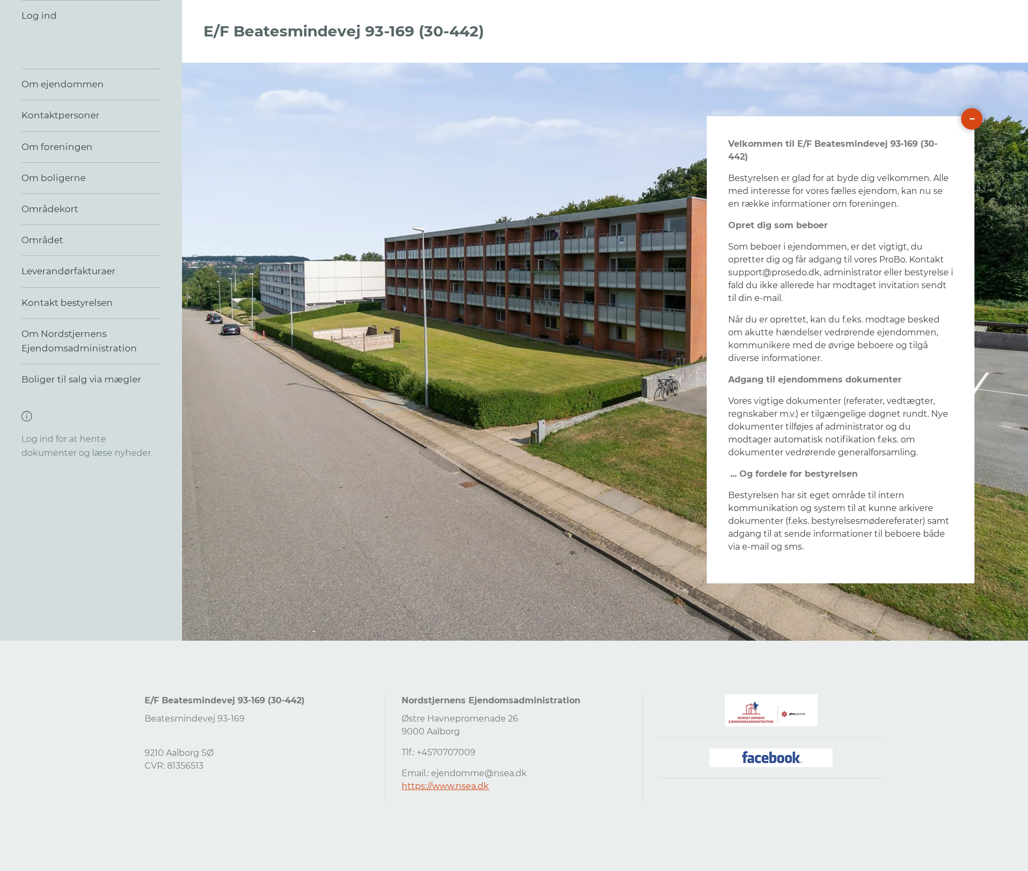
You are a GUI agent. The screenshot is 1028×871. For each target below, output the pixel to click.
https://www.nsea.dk (445, 786)
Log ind (39, 15)
